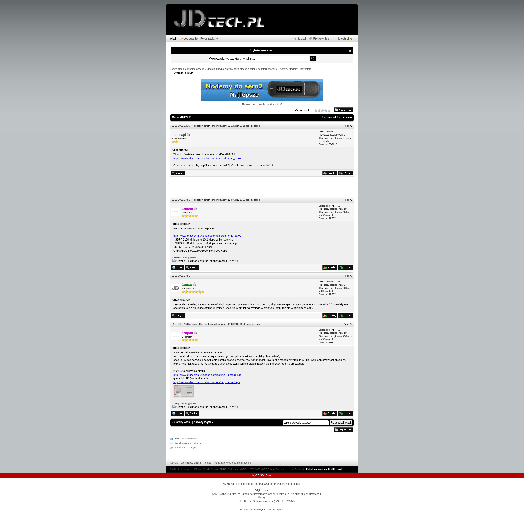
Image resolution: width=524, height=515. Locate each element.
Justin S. (299, 469)
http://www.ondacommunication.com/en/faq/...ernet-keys (206, 382)
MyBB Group (268, 469)
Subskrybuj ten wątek (186, 447)
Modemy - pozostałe (300, 69)
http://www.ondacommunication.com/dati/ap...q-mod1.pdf (207, 374)
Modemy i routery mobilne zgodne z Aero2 (262, 104)
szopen (256, 126)
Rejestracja (207, 38)
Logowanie (191, 38)
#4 (351, 324)
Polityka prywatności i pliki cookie (232, 462)
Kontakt (174, 462)
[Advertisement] (262, 187)
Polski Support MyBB (214, 469)
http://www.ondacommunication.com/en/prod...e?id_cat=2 (207, 158)
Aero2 (283, 69)
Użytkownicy (321, 38)
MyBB (243, 469)
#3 (351, 275)
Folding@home (189, 258)
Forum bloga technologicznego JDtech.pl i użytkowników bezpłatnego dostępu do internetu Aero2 (224, 69)
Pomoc (207, 462)
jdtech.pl (343, 38)
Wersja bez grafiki (191, 462)
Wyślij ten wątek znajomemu (189, 443)
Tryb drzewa (328, 117)
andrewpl (179, 135)
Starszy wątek (182, 422)
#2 (351, 200)
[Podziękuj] (329, 174)
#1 (351, 126)
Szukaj (301, 38)
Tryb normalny (344, 117)
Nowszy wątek (202, 422)
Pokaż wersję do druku (186, 438)
